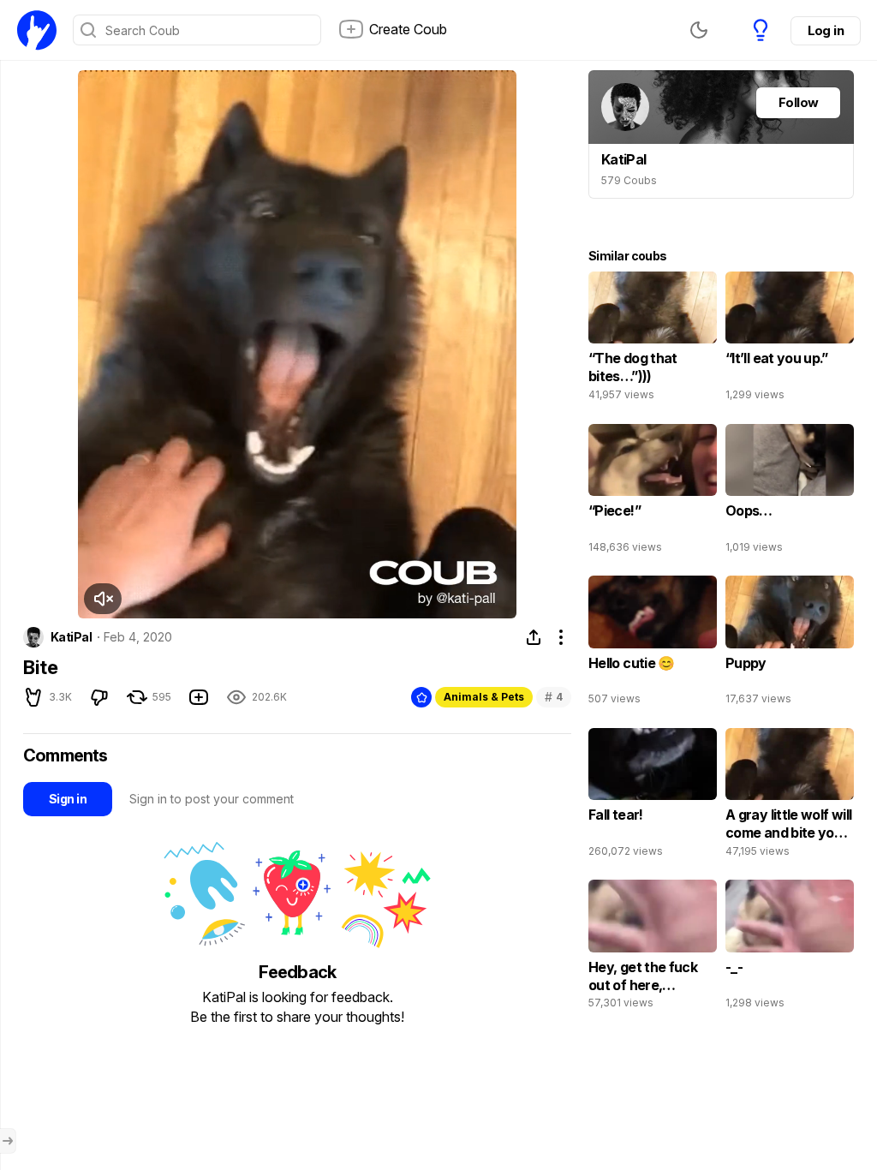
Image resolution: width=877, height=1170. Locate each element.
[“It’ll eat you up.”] (789, 340)
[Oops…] (789, 492)
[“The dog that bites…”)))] (652, 340)
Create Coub (408, 29)
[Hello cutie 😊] (652, 644)
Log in (826, 30)
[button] (103, 598)
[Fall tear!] (652, 796)
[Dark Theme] (699, 30)
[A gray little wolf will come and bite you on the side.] (789, 796)
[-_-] (789, 948)
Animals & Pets (484, 696)
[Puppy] (789, 644)
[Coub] (37, 30)
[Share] (533, 637)
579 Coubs (629, 180)
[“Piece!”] (652, 492)
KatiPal (71, 637)
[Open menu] (7, 1141)
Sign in (68, 798)
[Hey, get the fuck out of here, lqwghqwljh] (652, 948)
